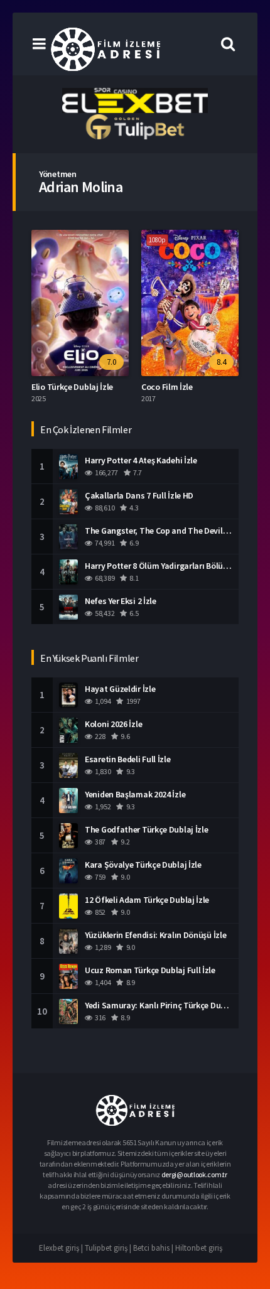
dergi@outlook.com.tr (194, 1174)
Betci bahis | (154, 1248)
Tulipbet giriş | (109, 1248)
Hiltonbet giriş (198, 1248)
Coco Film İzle (167, 386)
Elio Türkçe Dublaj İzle (72, 386)
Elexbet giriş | (62, 1248)
